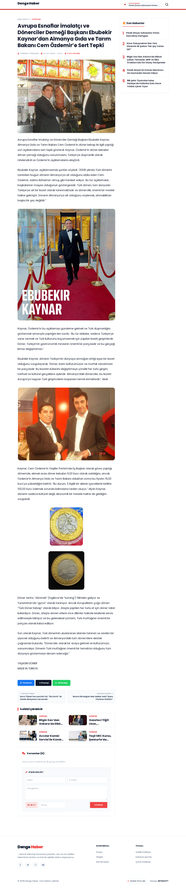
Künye (99, 852)
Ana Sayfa (23, 19)
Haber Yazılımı (137, 881)
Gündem (36, 19)
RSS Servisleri (102, 862)
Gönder (98, 805)
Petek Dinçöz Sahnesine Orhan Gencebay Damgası (142, 34)
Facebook (27, 683)
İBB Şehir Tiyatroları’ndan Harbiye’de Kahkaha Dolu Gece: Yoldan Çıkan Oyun (144, 83)
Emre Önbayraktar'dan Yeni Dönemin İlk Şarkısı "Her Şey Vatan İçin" (145, 46)
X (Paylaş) (44, 683)
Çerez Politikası (143, 862)
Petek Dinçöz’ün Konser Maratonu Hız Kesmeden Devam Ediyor (145, 71)
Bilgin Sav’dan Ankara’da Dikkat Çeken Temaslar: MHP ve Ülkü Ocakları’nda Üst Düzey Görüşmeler (146, 59)
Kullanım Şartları (144, 857)
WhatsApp (63, 683)
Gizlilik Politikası (143, 852)
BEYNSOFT (163, 881)
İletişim (99, 857)
